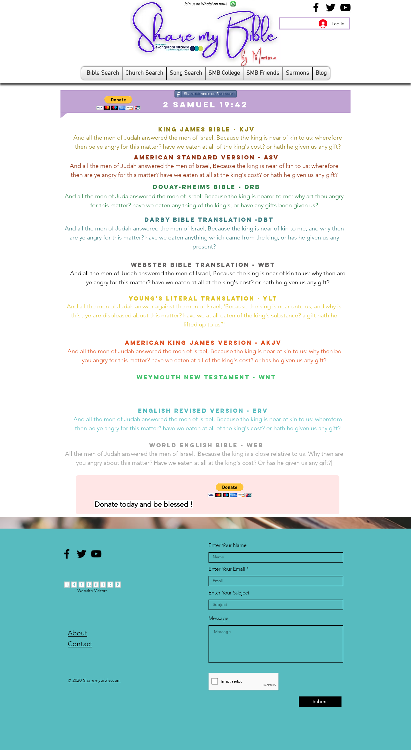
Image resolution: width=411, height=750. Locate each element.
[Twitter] (330, 7)
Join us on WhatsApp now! (205, 4)
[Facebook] (316, 7)
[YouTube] (345, 7)
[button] (118, 103)
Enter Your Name (227, 545)
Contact (80, 644)
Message (218, 618)
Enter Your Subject (229, 592)
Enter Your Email (227, 569)
